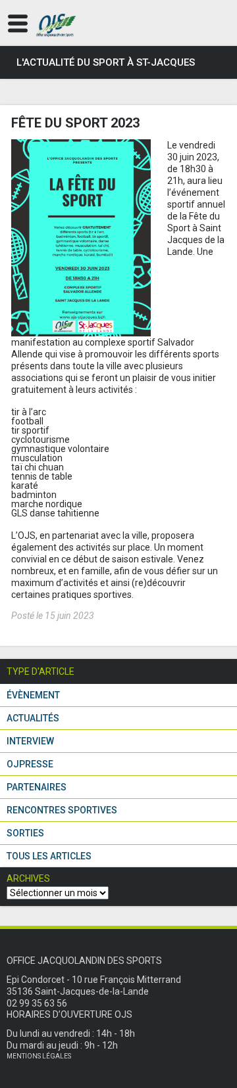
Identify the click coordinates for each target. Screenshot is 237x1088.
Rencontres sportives (62, 810)
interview (30, 741)
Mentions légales (39, 1056)
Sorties (25, 833)
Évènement (33, 695)
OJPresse (30, 764)
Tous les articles (49, 856)
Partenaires (36, 787)
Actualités (33, 718)
